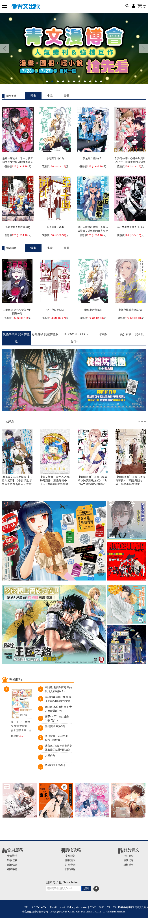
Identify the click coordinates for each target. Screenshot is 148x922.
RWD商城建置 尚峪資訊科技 (134, 907)
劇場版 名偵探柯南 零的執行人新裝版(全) (58, 689)
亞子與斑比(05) (55, 309)
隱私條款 (12, 864)
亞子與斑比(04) (55, 227)
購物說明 (70, 860)
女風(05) (50, 755)
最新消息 (128, 860)
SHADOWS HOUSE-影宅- (74, 338)
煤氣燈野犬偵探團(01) (17, 227)
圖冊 (66, 95)
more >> (142, 421)
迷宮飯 (103, 334)
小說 (50, 95)
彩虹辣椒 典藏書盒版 (45, 334)
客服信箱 (12, 860)
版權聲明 (128, 864)
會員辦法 (12, 855)
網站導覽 (12, 869)
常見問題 (70, 855)
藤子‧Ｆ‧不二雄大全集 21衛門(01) (57, 718)
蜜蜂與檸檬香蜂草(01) (130, 309)
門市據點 (70, 869)
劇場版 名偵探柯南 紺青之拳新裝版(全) (58, 708)
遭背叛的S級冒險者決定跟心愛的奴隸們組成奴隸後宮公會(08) (58, 748)
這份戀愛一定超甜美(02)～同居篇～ (56, 738)
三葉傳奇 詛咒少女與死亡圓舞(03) (17, 311)
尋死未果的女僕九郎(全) (130, 227)
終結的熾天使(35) (55, 765)
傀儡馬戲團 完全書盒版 (16, 338)
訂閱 (86, 888)
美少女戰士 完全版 (132, 334)
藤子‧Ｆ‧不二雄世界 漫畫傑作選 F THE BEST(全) (20, 724)
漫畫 (33, 95)
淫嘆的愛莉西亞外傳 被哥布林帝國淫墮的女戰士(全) (58, 699)
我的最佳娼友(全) (93, 158)
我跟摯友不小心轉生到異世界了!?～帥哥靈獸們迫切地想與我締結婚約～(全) (130, 162)
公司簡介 (128, 855)
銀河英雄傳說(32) (55, 726)
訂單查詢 (70, 864)
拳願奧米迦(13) (55, 158)
